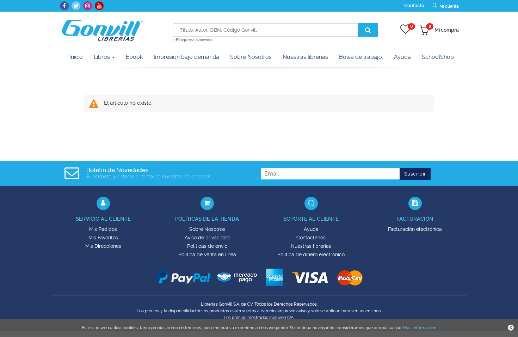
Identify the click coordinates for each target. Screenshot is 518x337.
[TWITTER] (76, 5)
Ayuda (311, 229)
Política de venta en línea (207, 254)
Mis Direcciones (103, 246)
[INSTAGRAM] (87, 5)
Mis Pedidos (103, 229)
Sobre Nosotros (207, 229)
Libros (102, 57)
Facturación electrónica (415, 229)
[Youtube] (99, 5)
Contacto (414, 5)
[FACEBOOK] (64, 5)
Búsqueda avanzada (193, 40)
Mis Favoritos (103, 237)
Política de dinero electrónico (311, 254)
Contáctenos (311, 237)
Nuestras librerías (311, 246)
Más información (419, 327)
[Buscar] (368, 30)
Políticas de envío (207, 246)
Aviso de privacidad (207, 237)
